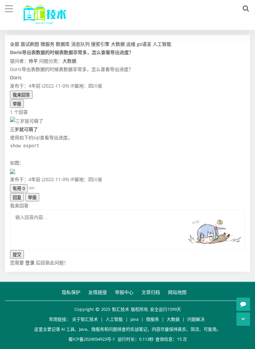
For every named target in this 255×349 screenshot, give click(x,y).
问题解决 (196, 319)
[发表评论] (243, 304)
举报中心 (124, 292)
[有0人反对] (31, 188)
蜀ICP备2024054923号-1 (91, 339)
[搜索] (245, 8)
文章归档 (150, 292)
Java (134, 319)
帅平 (33, 61)
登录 (30, 262)
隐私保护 (71, 292)
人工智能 (114, 319)
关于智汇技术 (85, 319)
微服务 (152, 319)
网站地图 (177, 292)
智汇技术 (120, 309)
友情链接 (97, 292)
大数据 (69, 61)
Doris (16, 77)
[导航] (9, 8)
